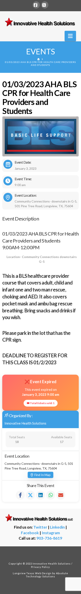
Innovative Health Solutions (25, 423)
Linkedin (57, 527)
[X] (44, 5)
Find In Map (42, 475)
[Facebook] (36, 5)
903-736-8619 (49, 538)
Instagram (51, 532)
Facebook (30, 532)
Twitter (40, 527)
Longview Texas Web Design (32, 573)
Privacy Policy (40, 566)
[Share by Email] (60, 495)
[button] (70, 36)
